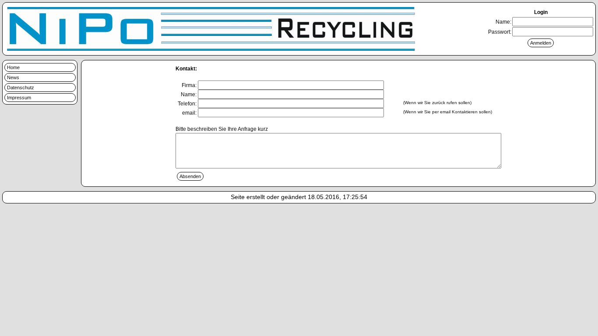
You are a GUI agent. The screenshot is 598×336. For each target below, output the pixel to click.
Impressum (19, 97)
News (13, 77)
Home (13, 67)
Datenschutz (20, 87)
